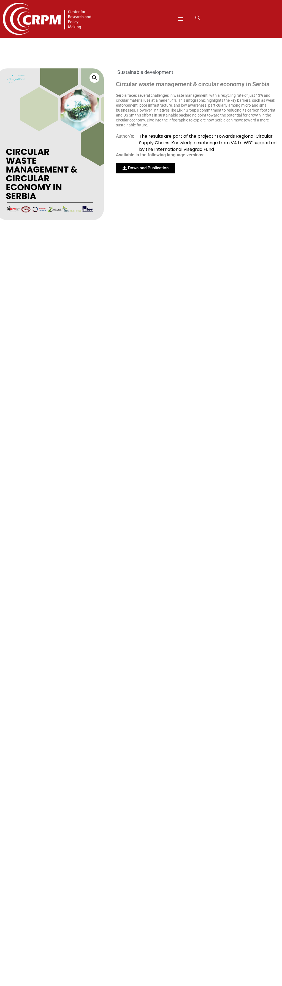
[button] (180, 18)
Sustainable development (145, 72)
